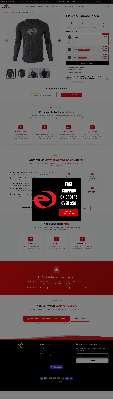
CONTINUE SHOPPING (69, 212)
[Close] (79, 180)
